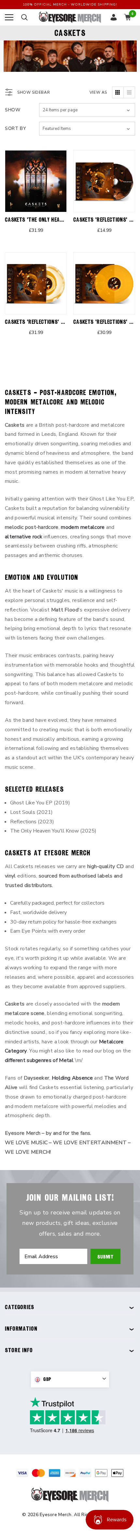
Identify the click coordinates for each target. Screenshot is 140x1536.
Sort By (15, 128)
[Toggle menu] (9, 17)
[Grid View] (118, 92)
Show (13, 110)
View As (98, 92)
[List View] (129, 92)
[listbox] (87, 128)
